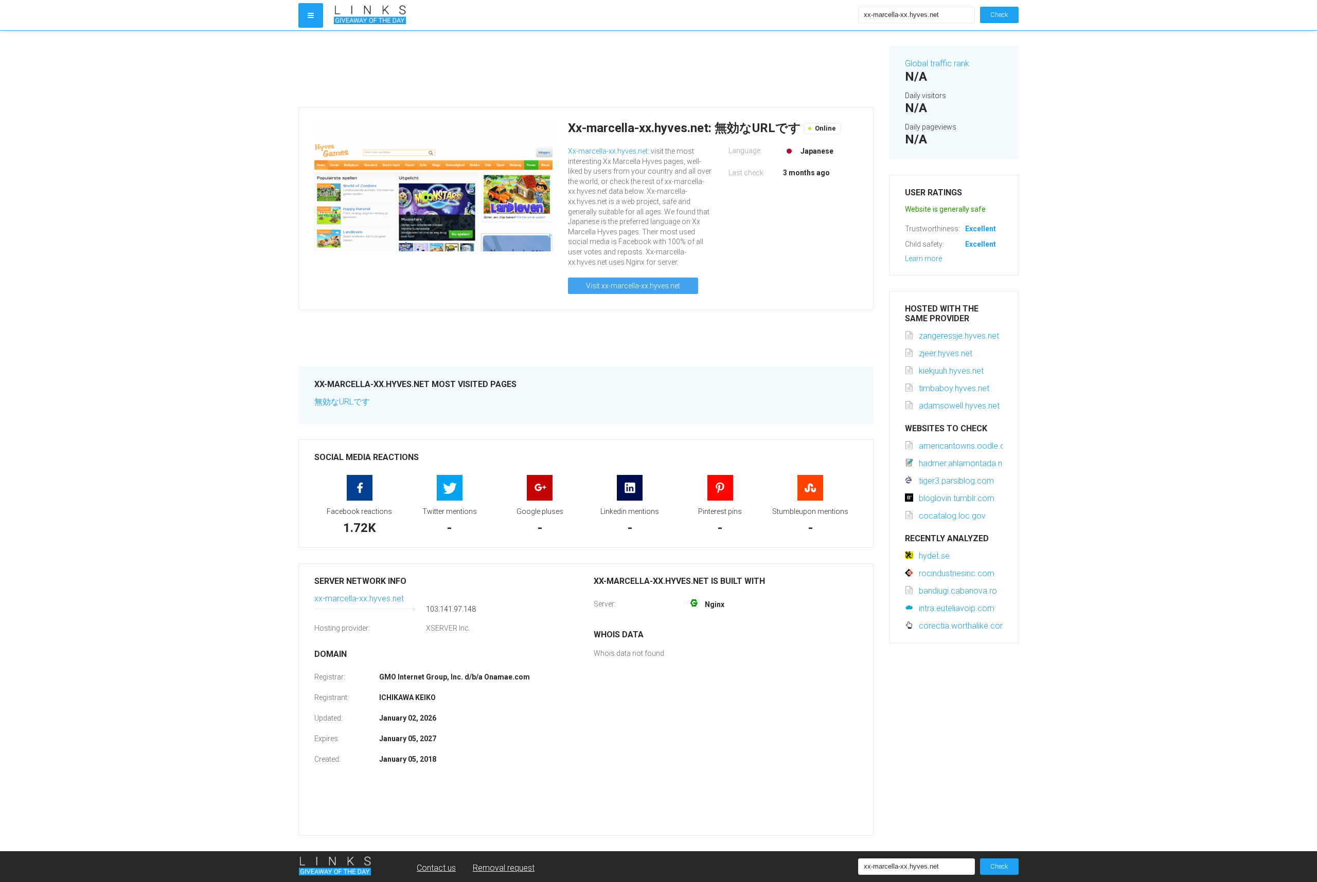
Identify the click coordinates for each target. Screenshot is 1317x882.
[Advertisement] (586, 69)
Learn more (923, 258)
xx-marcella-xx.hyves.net (359, 598)
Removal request (504, 868)
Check (999, 15)
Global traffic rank (937, 63)
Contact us (436, 868)
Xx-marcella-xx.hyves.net (608, 151)
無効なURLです (342, 402)
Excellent (980, 229)
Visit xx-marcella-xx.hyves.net (633, 286)
